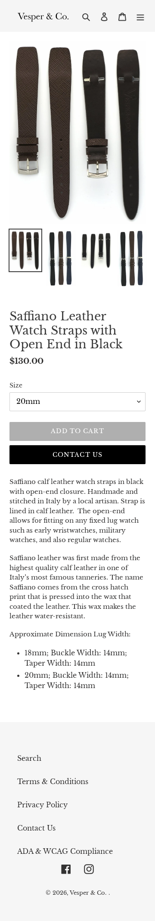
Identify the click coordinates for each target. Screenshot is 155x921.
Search (29, 758)
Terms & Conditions (52, 781)
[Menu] (140, 15)
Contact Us (77, 455)
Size (15, 385)
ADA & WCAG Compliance (65, 851)
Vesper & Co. (88, 892)
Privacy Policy (42, 804)
